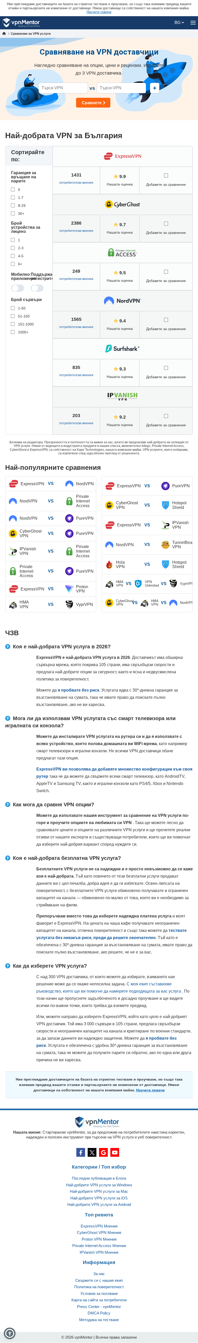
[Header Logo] (21, 23)
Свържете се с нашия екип (99, 1280)
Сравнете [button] (92, 103)
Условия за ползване (99, 1293)
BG (178, 22)
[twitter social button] (92, 1152)
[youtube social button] (114, 1152)
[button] (9, 1333)
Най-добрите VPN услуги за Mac (99, 1191)
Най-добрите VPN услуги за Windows (99, 1185)
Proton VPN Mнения (99, 1239)
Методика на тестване (99, 1320)
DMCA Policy (99, 1313)
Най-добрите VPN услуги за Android (99, 1204)
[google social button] (103, 1152)
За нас (99, 1273)
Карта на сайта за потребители (99, 1300)
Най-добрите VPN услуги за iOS (99, 1198)
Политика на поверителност (99, 1287)
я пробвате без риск (78, 690)
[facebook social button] (80, 1152)
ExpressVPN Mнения (99, 1226)
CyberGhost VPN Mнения (99, 1232)
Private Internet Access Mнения (99, 1245)
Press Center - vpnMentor (99, 1306)
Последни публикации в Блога (99, 1178)
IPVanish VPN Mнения (99, 1252)
